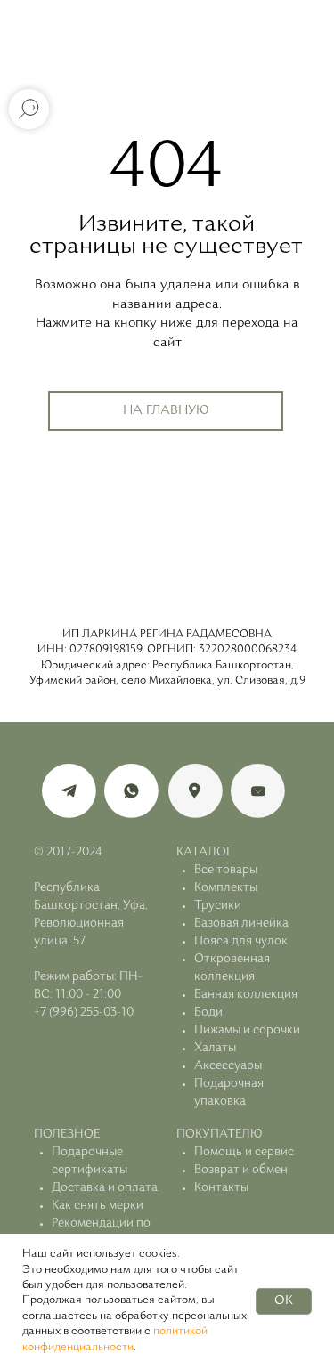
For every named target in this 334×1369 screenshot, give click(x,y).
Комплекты (225, 888)
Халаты (215, 1048)
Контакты (221, 1188)
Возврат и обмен (241, 1170)
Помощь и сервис (244, 1152)
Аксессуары (228, 1066)
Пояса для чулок (241, 941)
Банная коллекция (245, 994)
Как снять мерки (97, 1205)
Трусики (217, 905)
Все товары (225, 870)
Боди (208, 1012)
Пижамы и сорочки (247, 1030)
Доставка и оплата (105, 1188)
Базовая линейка (241, 923)
